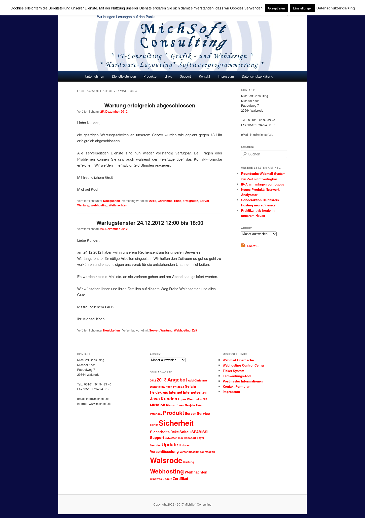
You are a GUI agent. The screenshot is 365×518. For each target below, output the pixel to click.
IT (206, 392)
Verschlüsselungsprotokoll (197, 452)
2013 (162, 380)
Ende (177, 200)
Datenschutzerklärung (257, 76)
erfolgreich (190, 200)
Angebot (177, 379)
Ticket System (233, 370)
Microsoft (172, 405)
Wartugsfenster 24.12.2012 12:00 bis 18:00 (149, 223)
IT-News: (252, 246)
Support (157, 437)
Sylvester (171, 438)
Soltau (185, 431)
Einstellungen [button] (302, 8)
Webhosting (99, 205)
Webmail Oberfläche (238, 360)
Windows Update (161, 479)
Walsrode (166, 460)
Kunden (169, 398)
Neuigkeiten (111, 200)
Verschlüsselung (164, 451)
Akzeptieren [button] (276, 8)
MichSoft (157, 404)
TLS (180, 438)
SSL (206, 431)
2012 (152, 200)
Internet (175, 392)
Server (204, 200)
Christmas (165, 200)
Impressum (226, 76)
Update (169, 444)
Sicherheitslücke (164, 431)
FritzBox (178, 386)
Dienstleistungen (161, 386)
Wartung (83, 205)
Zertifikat (180, 478)
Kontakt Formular (236, 386)
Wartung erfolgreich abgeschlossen (149, 105)
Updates (184, 445)
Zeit (194, 330)
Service (203, 413)
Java (155, 398)
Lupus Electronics (190, 399)
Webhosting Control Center (243, 365)
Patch (199, 405)
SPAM (196, 431)
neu (181, 405)
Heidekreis (159, 392)
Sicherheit (176, 423)
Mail (206, 398)
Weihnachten (118, 205)
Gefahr (190, 386)
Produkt (173, 413)
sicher (154, 424)
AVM (191, 380)
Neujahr (190, 405)
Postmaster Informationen (243, 381)
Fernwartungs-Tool (237, 376)
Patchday (156, 414)
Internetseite (194, 392)
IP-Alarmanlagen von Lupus (262, 184)
